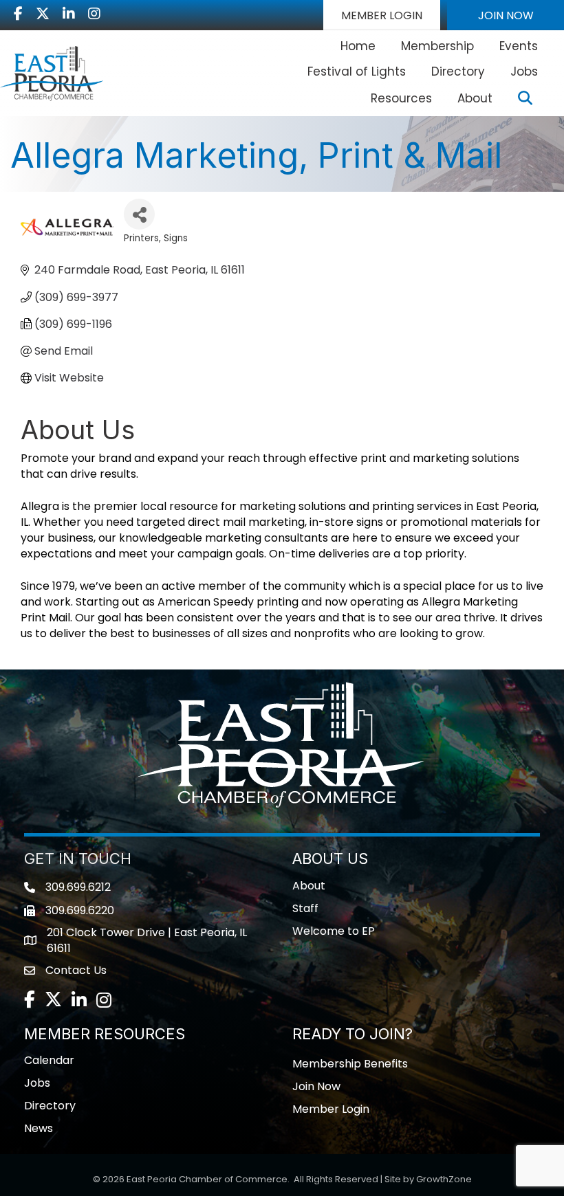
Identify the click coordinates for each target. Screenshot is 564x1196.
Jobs (524, 71)
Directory (458, 71)
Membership (437, 46)
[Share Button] (139, 214)
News (38, 1128)
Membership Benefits (350, 1064)
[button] (381, 15)
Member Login (330, 1109)
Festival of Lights (356, 71)
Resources (401, 98)
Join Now (316, 1086)
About (474, 98)
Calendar (49, 1060)
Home (358, 46)
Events (518, 46)
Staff (305, 908)
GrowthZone (444, 1179)
